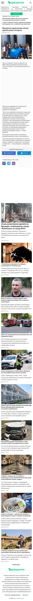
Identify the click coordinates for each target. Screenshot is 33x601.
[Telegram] (8, 163)
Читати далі (16, 564)
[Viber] (13, 163)
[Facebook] (4, 163)
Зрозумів (16, 13)
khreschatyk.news (19, 598)
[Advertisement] (16, 87)
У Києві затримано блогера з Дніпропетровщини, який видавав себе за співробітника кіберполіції (16, 23)
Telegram (25, 153)
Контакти (25, 595)
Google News (10, 153)
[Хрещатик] (16, 3)
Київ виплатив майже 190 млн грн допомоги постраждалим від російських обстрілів (15, 19)
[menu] (2, 3)
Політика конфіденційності (13, 595)
